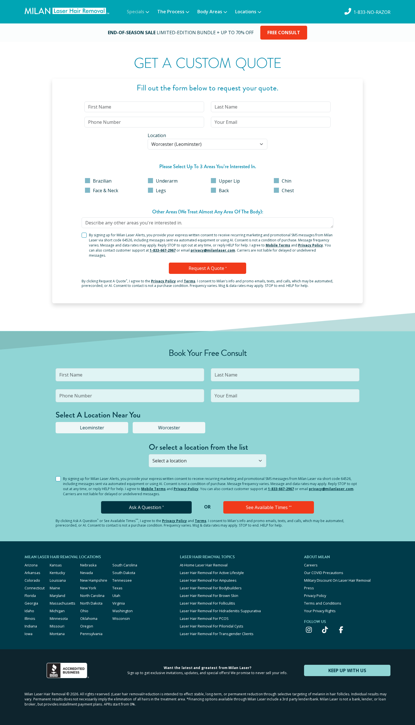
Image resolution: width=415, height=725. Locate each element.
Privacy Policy (310, 245)
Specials (135, 11)
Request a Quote (208, 268)
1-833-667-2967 (163, 250)
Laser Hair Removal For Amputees (208, 580)
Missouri (57, 626)
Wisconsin (121, 618)
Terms (189, 281)
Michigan (57, 610)
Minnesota (59, 618)
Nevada (86, 572)
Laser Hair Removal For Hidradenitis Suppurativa (220, 610)
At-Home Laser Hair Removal (204, 565)
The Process (170, 11)
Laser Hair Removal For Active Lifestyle (212, 572)
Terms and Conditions (322, 603)
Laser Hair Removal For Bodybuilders (211, 587)
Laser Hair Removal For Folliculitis (207, 603)
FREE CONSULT (283, 32)
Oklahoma (88, 618)
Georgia (31, 603)
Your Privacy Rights (320, 610)
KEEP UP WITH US (347, 670)
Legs (161, 190)
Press (309, 587)
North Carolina (92, 595)
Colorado (32, 580)
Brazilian (102, 181)
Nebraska (88, 565)
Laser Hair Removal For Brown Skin (209, 595)
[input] (144, 106)
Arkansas (32, 572)
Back (224, 190)
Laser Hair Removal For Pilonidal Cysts (211, 626)
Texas (117, 587)
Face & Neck (105, 190)
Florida (30, 595)
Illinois (30, 618)
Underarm (167, 181)
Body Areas (209, 11)
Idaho (29, 610)
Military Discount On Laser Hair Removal (337, 580)
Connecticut (35, 587)
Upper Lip (229, 181)
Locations (245, 11)
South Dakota (123, 572)
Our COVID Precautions (323, 572)
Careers (311, 565)
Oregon (86, 626)
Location (157, 135)
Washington (122, 610)
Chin (286, 181)
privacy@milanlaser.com (213, 250)
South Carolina (124, 565)
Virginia (118, 603)
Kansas (56, 565)
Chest (288, 190)
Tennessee (122, 580)
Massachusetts (62, 603)
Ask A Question (146, 507)
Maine (55, 587)
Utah (116, 595)
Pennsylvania (91, 633)
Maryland (57, 595)
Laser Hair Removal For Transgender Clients (217, 633)
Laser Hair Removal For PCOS (204, 618)
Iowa (28, 633)
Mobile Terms (278, 245)
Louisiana (58, 580)
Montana (57, 633)
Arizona (31, 565)
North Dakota (91, 603)
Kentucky (57, 572)
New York (88, 587)
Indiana (31, 626)
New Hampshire (93, 580)
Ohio (84, 610)
